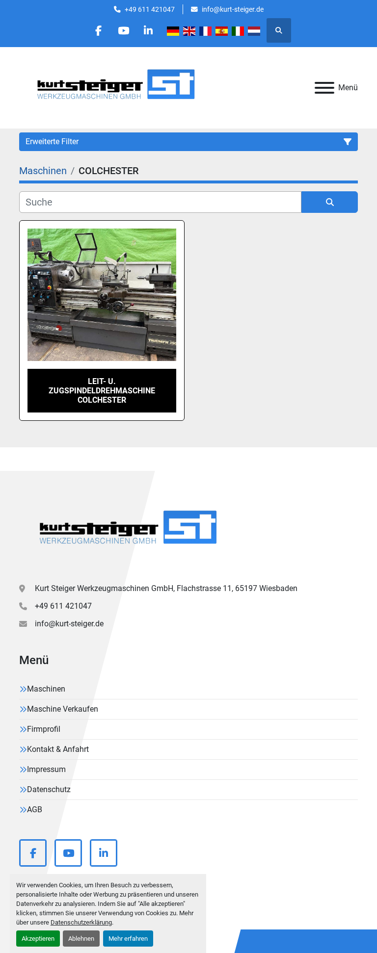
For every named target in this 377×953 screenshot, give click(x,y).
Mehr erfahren (128, 938)
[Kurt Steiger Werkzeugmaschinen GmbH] (129, 531)
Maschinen (46, 689)
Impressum (46, 769)
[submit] (329, 202)
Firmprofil (43, 729)
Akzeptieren (38, 938)
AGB (34, 809)
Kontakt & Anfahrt (58, 749)
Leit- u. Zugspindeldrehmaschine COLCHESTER (102, 391)
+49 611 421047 (150, 9)
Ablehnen (81, 938)
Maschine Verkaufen (62, 709)
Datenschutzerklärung (81, 922)
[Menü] (324, 88)
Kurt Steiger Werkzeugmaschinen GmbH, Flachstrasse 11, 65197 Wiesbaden (166, 588)
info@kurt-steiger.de (233, 9)
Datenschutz (49, 789)
